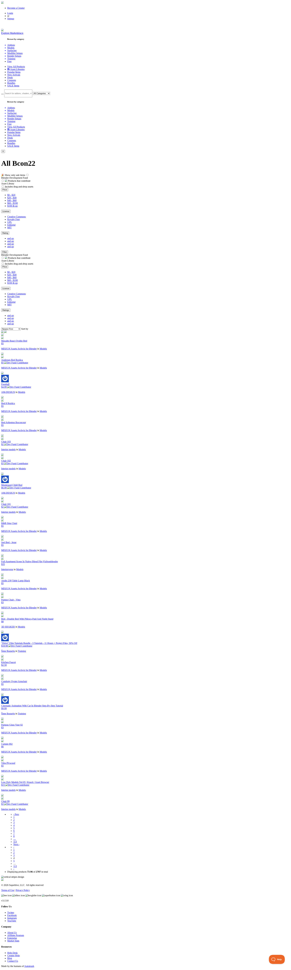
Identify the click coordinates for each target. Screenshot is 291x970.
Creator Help (13, 955)
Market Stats (13, 940)
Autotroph (29, 966)
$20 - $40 (12, 197)
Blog (9, 958)
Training (22, 651)
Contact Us (12, 961)
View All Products (16, 66)
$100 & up (12, 206)
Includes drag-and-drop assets (19, 186)
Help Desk (12, 952)
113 (15, 841)
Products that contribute (18, 181)
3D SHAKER (8, 626)
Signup (10, 18)
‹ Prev (16, 814)
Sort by (24, 329)
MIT (9, 227)
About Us (12, 932)
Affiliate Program (15, 935)
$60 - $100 (12, 203)
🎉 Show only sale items (13, 175)
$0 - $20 (11, 195)
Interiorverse (7, 569)
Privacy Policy (23, 890)
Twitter (10, 912)
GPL (9, 222)
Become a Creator (16, 8)
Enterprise (12, 938)
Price (4, 190)
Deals (10, 77)
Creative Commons (16, 216)
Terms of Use (7, 890)
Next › (16, 844)
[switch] (27, 175)
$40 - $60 (12, 200)
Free (9, 61)
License (5, 211)
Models (43, 348)
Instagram (12, 918)
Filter (4, 252)
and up (10, 238)
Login (10, 13)
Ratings (5, 310)
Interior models (8, 449)
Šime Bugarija (8, 651)
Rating (5, 233)
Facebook (12, 915)
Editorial (11, 225)
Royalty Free (13, 219)
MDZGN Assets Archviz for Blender (19, 348)
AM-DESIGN (8, 392)
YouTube (11, 920)
